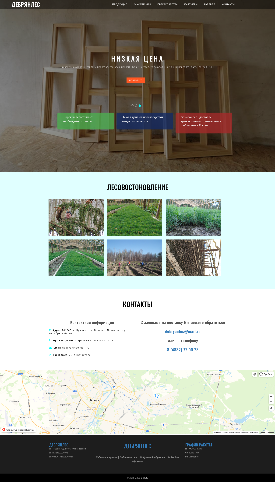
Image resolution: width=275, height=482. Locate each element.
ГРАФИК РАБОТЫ (198, 445)
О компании (142, 4)
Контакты (228, 4)
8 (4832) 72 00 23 (101, 340)
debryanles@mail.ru (76, 347)
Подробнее (135, 80)
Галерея (209, 4)
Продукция (119, 4)
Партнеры (190, 4)
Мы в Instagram (79, 354)
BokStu (144, 477)
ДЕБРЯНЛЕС (25, 4)
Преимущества (167, 4)
